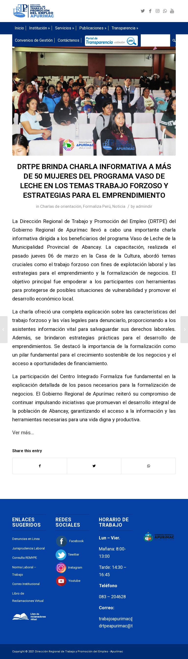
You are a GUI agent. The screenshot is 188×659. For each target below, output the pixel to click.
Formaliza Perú (97, 206)
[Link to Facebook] (150, 11)
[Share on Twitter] (94, 466)
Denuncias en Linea (26, 539)
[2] (94, 101)
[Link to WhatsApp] (164, 11)
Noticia (118, 206)
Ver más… (23, 432)
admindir (144, 206)
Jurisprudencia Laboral (28, 548)
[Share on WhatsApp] (148, 466)
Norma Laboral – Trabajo (24, 570)
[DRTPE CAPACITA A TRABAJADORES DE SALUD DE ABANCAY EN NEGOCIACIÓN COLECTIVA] (184, 329)
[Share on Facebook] (39, 466)
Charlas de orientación (60, 206)
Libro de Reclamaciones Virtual (28, 597)
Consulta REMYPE (24, 558)
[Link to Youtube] (172, 11)
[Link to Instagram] (157, 11)
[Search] (173, 40)
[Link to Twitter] (142, 11)
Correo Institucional (26, 584)
